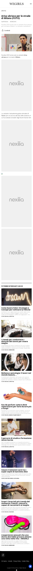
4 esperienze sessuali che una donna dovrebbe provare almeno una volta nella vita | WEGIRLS (16, 537)
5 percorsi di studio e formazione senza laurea (16, 439)
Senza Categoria (14, 478)
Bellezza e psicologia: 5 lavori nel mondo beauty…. (16, 374)
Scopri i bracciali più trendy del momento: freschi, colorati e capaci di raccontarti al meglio (15, 503)
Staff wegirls (5, 316)
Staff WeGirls (4, 21)
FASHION (11, 511)
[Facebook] (2, 554)
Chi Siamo (4, 561)
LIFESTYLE (3, 11)
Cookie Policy (25, 561)
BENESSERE (11, 350)
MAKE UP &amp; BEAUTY (15, 415)
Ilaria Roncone (5, 478)
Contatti (10, 561)
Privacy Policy (17, 561)
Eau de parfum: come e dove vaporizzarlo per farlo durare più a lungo (16, 406)
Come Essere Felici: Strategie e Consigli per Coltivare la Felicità (15, 309)
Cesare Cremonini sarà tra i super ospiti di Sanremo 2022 (14, 471)
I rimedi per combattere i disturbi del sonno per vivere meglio (14, 341)
